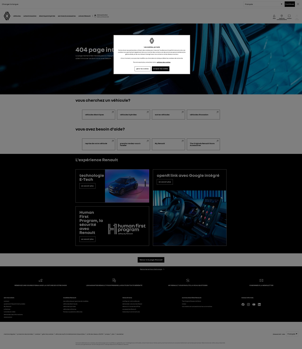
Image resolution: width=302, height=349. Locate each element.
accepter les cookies (160, 69)
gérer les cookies (142, 69)
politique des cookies (163, 62)
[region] (151, 54)
